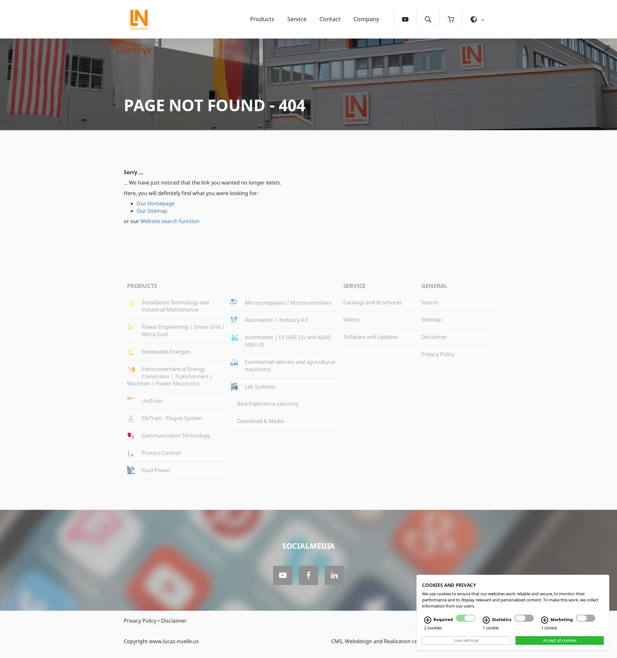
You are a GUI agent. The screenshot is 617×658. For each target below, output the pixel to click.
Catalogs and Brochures (372, 302)
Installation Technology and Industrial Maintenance (175, 306)
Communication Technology (176, 435)
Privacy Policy (437, 354)
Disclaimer (434, 336)
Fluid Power (156, 470)
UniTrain (152, 400)
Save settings (466, 640)
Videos (351, 319)
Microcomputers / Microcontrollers (288, 302)
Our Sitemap (152, 210)
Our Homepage (155, 203)
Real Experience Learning (267, 403)
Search (429, 302)
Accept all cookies (560, 640)
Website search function (170, 221)
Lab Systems (260, 386)
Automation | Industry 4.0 (276, 319)
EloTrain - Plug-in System (172, 418)
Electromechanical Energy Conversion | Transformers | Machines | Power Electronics (170, 376)
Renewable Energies (166, 351)
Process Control (161, 452)
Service (297, 19)
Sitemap (431, 319)
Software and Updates (370, 336)
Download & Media (260, 421)
